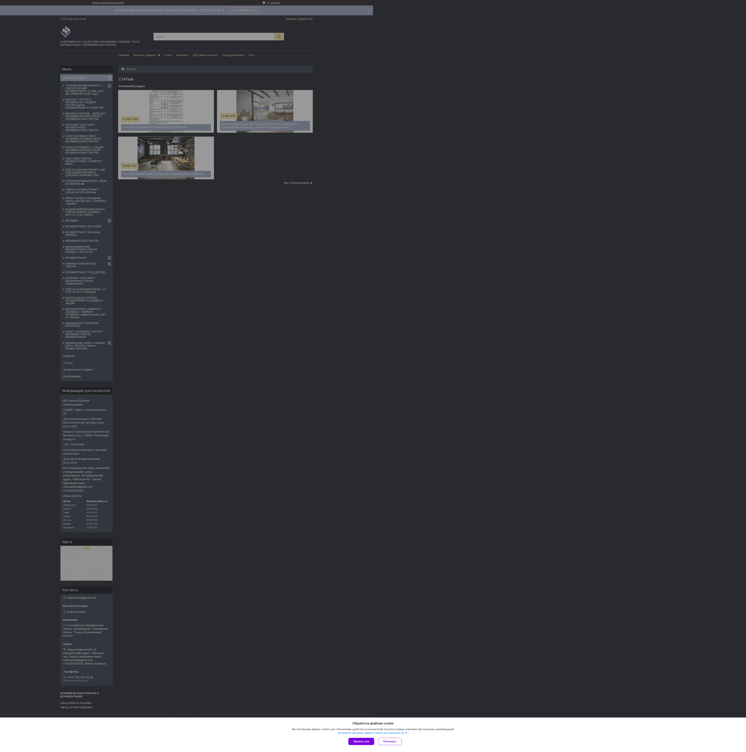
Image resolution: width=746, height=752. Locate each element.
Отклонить (390, 741)
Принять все (361, 741)
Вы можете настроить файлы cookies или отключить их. (371, 732)
